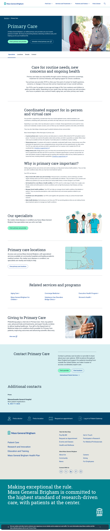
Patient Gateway (85, 3)
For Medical (92, 442)
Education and (18, 451)
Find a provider (64, 370)
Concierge (52, 293)
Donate (94, 3)
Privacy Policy (32, 528)
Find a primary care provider (18, 41)
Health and (66, 445)
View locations (77, 370)
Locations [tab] (20, 54)
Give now (12, 336)
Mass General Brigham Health (24, 455)
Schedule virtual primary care (40, 41)
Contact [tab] (34, 54)
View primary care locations (18, 266)
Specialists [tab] (11, 54)
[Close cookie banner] (100, 527)
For (88, 461)
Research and (19, 447)
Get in (87, 435)
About (62, 455)
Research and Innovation (20, 3)
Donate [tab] (27, 54)
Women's (85, 297)
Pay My (63, 435)
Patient (13, 442)
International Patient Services (69, 375)
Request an (68, 438)
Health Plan (7, 3)
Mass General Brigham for (20, 298)
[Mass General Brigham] (21, 434)
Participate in (91, 438)
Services (6, 18)
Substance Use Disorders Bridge (54, 298)
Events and (66, 442)
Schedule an (41, 148)
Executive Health (88, 293)
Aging (15, 293)
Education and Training (33, 3)
